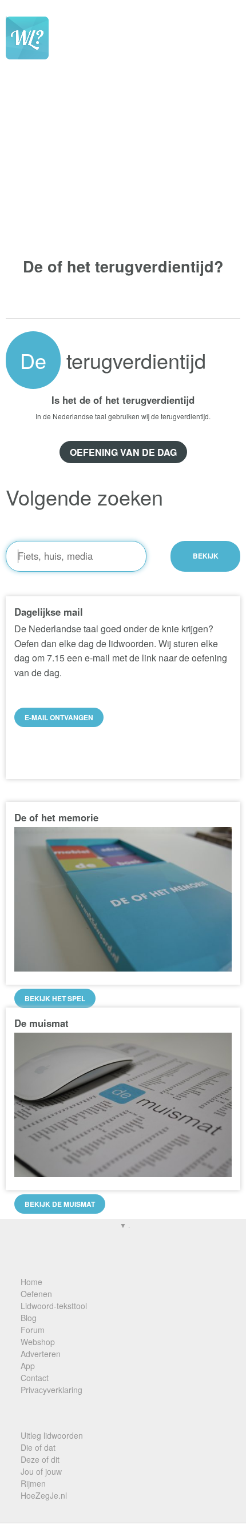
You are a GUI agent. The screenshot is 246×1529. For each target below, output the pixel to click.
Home (31, 1281)
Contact (35, 1377)
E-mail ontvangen (59, 717)
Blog (29, 1317)
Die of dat (38, 1447)
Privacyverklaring (51, 1389)
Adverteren (41, 1353)
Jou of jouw (41, 1471)
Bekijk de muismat (60, 1204)
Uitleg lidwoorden (52, 1435)
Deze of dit (40, 1459)
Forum (33, 1329)
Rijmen (33, 1483)
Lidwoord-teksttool (54, 1305)
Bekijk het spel (55, 998)
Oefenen (36, 1293)
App (28, 1365)
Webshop (38, 1341)
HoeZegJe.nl (44, 1495)
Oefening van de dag (123, 452)
